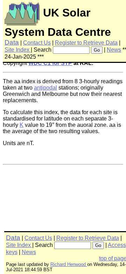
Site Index (18, 50)
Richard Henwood (68, 264)
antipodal (45, 88)
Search (42, 50)
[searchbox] (71, 50)
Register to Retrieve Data (86, 43)
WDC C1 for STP (50, 63)
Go (97, 50)
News (114, 50)
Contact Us (37, 43)
